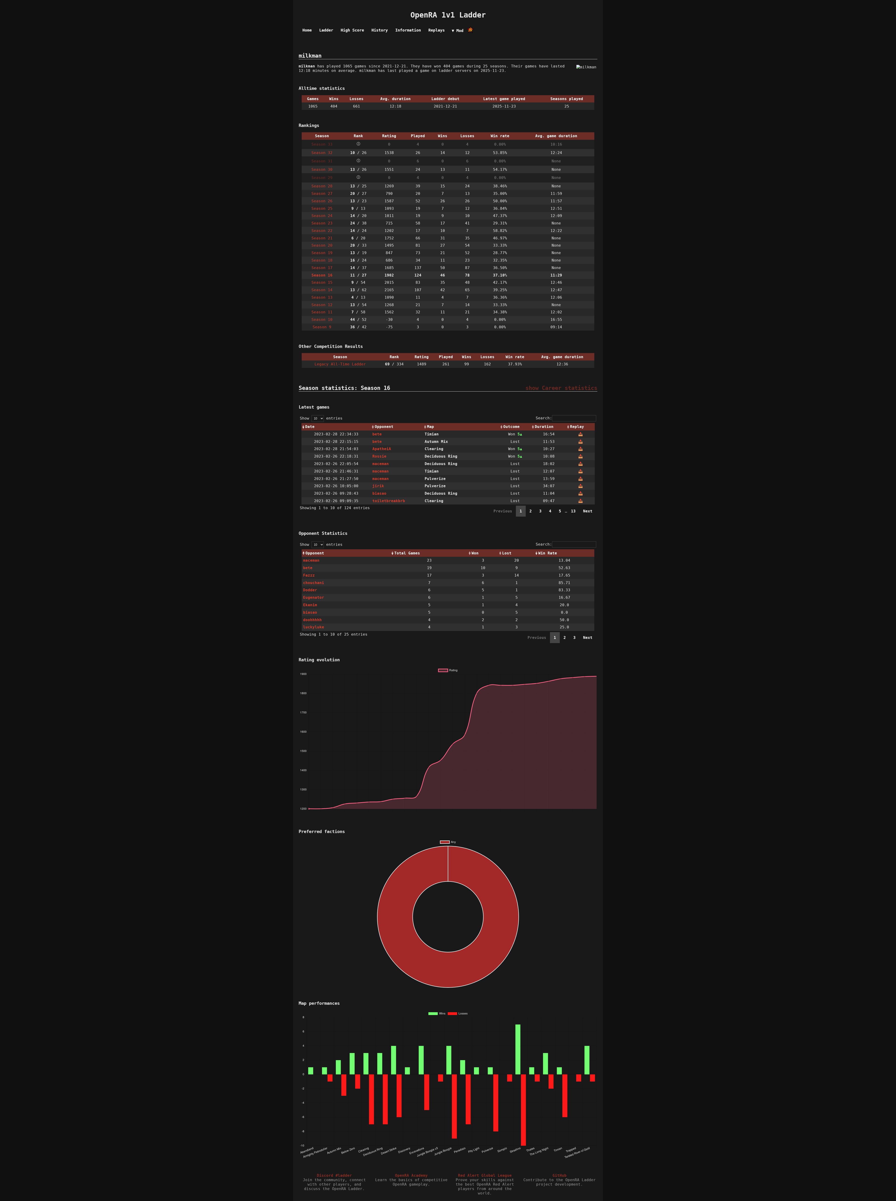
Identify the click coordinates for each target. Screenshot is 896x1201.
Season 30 (322, 169)
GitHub (560, 1175)
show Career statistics (561, 388)
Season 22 (322, 230)
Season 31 (322, 161)
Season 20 (322, 245)
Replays (436, 30)
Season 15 (322, 282)
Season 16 (322, 275)
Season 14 (322, 290)
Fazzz (309, 575)
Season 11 (322, 312)
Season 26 (322, 201)
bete (377, 434)
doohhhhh (312, 620)
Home (307, 30)
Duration (544, 426)
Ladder (326, 30)
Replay (577, 426)
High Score (352, 30)
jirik (378, 486)
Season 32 (322, 153)
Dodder (310, 590)
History (379, 30)
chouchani (313, 583)
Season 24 (322, 216)
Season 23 (322, 223)
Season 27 (322, 193)
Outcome (511, 426)
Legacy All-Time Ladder (340, 364)
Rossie (379, 456)
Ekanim (310, 605)
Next (587, 511)
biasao (379, 493)
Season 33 (322, 144)
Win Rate (547, 553)
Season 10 (322, 319)
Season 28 (322, 186)
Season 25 (322, 208)
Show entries (321, 418)
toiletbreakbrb (388, 501)
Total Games (407, 553)
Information (408, 30)
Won (475, 553)
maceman (380, 464)
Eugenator (313, 597)
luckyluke (313, 627)
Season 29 (322, 177)
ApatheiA (381, 449)
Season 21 (322, 238)
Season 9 (322, 327)
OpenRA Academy (411, 1175)
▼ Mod (457, 30)
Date (310, 426)
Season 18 (322, 260)
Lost (506, 553)
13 (573, 511)
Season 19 (322, 253)
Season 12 (322, 305)
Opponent (384, 426)
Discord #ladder (334, 1175)
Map (430, 426)
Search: (544, 418)
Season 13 (322, 297)
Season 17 (322, 268)
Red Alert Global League (485, 1175)
